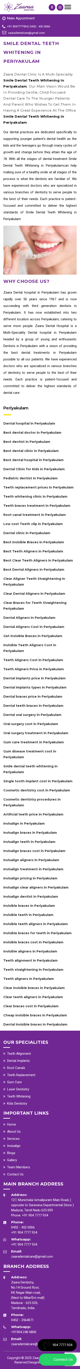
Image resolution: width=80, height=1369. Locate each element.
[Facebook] (52, 7)
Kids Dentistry (17, 1103)
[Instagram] (60, 7)
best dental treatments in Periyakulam (44, 353)
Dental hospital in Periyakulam (36, 292)
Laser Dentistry (18, 1089)
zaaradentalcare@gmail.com (32, 1257)
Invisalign (13, 1146)
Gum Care (14, 1082)
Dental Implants (18, 1061)
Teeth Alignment (19, 1054)
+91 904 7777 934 (35, 1215)
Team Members (18, 1167)
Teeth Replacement (21, 1075)
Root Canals (16, 1068)
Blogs (11, 1153)
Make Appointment (21, 18)
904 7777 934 (62, 1345)
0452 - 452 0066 (23, 1227)
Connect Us (63, 1359)
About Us (14, 1132)
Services (13, 1139)
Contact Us (15, 1174)
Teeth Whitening (18, 1096)
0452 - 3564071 (22, 1320)
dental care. (11, 393)
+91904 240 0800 (23, 1332)
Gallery (12, 1160)
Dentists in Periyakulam (20, 346)
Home (11, 1124)
